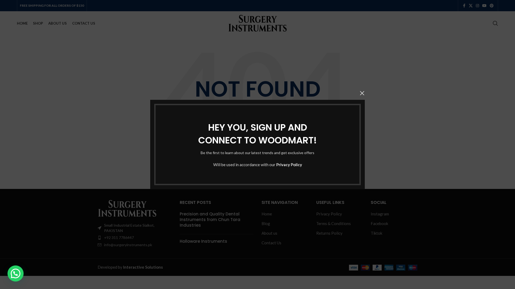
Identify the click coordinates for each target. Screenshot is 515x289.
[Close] (362, 93)
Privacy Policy (289, 164)
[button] (16, 273)
